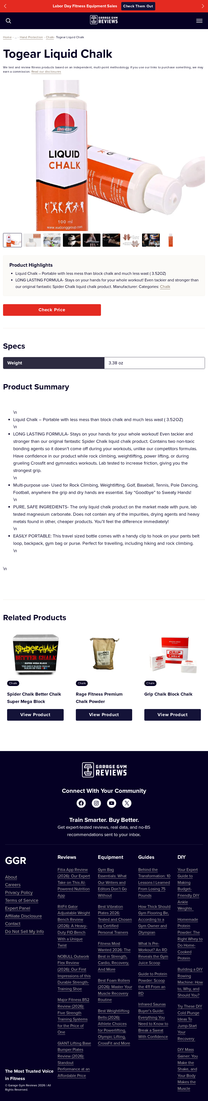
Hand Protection (31, 37)
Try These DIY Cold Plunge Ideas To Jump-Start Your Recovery (190, 1022)
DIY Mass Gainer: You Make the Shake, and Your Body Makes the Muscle (188, 1069)
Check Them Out (138, 6)
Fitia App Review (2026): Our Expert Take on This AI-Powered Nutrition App (74, 882)
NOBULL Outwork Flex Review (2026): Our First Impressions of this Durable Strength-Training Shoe (74, 972)
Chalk (50, 37)
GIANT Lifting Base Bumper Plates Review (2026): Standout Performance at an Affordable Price (74, 1059)
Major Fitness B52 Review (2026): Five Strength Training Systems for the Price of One (73, 1016)
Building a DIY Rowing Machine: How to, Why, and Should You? (190, 982)
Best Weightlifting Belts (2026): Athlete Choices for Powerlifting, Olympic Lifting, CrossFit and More (114, 1027)
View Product (35, 714)
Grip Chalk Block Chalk (168, 694)
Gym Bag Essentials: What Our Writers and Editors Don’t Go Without (112, 882)
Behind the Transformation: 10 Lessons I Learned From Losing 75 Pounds (154, 882)
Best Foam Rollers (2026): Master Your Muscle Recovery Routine (115, 990)
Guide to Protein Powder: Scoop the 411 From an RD (152, 983)
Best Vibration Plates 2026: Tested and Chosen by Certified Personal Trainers (115, 919)
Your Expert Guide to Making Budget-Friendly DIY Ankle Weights (188, 889)
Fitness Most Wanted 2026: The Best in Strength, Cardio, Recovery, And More (114, 956)
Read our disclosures (46, 71)
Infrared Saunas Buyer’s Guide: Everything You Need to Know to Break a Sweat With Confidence (153, 1020)
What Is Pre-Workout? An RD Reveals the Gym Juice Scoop (153, 953)
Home (7, 37)
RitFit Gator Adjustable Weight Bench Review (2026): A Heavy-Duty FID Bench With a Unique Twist (74, 926)
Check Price (52, 309)
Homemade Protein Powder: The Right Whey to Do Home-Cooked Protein (190, 939)
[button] (5, 6)
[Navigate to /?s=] (8, 20)
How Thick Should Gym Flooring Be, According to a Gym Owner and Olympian (154, 919)
